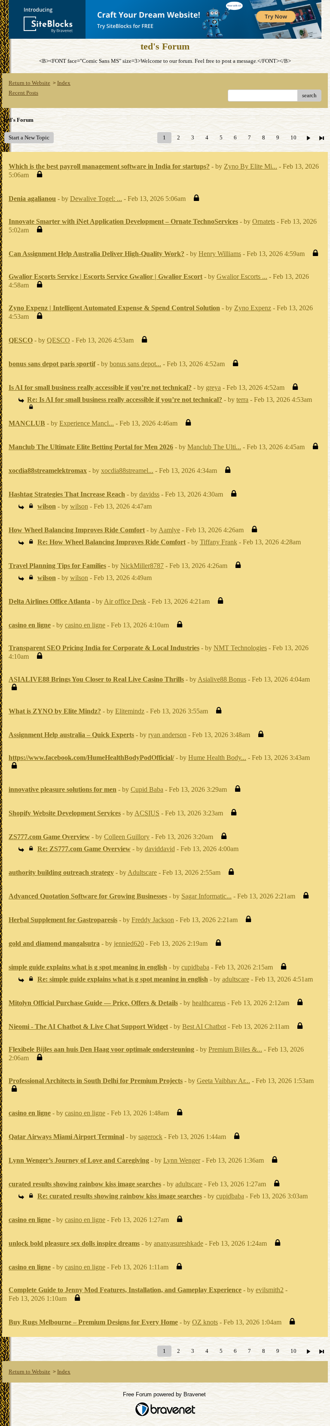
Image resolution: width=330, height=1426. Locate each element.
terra (242, 399)
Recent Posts (23, 93)
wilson (79, 506)
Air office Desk (125, 601)
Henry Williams (220, 253)
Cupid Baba (147, 789)
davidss (149, 494)
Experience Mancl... (86, 423)
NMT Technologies (240, 647)
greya (213, 387)
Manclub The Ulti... (214, 447)
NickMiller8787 (142, 565)
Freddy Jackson (152, 919)
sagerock (150, 1136)
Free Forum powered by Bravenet (165, 1394)
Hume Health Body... (217, 757)
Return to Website (29, 83)
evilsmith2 (270, 1289)
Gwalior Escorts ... (242, 276)
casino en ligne (85, 625)
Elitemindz (129, 711)
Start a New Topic (29, 137)
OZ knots (205, 1322)
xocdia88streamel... (127, 470)
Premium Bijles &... (235, 1049)
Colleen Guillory (127, 836)
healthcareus (209, 1002)
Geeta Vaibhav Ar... (223, 1080)
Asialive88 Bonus (222, 679)
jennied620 (129, 943)
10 (293, 137)
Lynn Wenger (181, 1160)
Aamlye (169, 530)
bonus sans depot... (135, 363)
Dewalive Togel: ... (96, 198)
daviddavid (160, 848)
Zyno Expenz (252, 308)
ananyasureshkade (178, 1243)
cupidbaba (195, 967)
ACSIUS (146, 813)
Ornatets (263, 221)
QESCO (58, 340)
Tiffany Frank (218, 542)
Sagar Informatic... (206, 896)
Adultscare (142, 872)
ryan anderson (167, 734)
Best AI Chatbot (204, 1026)
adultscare (235, 979)
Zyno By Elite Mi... (250, 166)
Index (63, 83)
